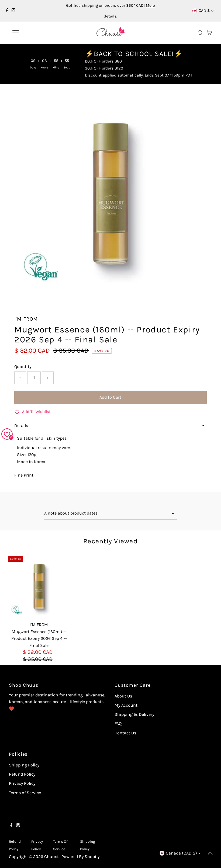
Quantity (22, 366)
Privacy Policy (22, 783)
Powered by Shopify (80, 856)
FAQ (118, 723)
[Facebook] (7, 10)
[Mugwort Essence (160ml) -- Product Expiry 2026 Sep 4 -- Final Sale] (39, 586)
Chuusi (51, 856)
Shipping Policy (24, 765)
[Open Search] (200, 32)
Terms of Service (25, 792)
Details (21, 425)
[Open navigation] (33, 33)
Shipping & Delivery (134, 714)
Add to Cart (110, 397)
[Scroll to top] (210, 853)
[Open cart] (209, 32)
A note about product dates (71, 513)
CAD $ (204, 10)
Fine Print (23, 475)
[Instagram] (13, 10)
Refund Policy (22, 774)
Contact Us (125, 732)
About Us (123, 696)
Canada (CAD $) (181, 853)
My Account (126, 705)
